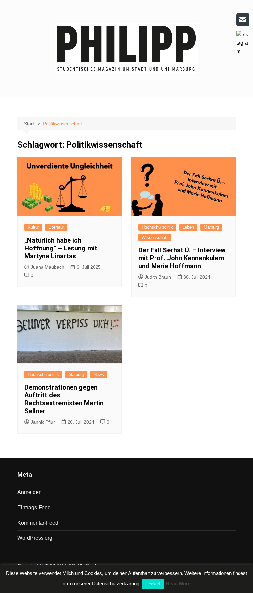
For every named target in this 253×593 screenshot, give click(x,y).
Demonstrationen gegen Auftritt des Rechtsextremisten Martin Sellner (64, 399)
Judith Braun (158, 277)
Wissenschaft (155, 237)
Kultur (33, 227)
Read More (178, 583)
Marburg (211, 227)
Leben (188, 227)
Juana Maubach (47, 267)
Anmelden (29, 492)
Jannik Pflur (43, 422)
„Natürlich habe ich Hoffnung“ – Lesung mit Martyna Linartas (60, 248)
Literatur (56, 227)
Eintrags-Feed (34, 507)
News (99, 374)
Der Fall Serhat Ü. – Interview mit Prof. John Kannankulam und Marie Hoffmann (182, 258)
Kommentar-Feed (37, 523)
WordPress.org (34, 538)
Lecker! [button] (153, 583)
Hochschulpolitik (157, 227)
